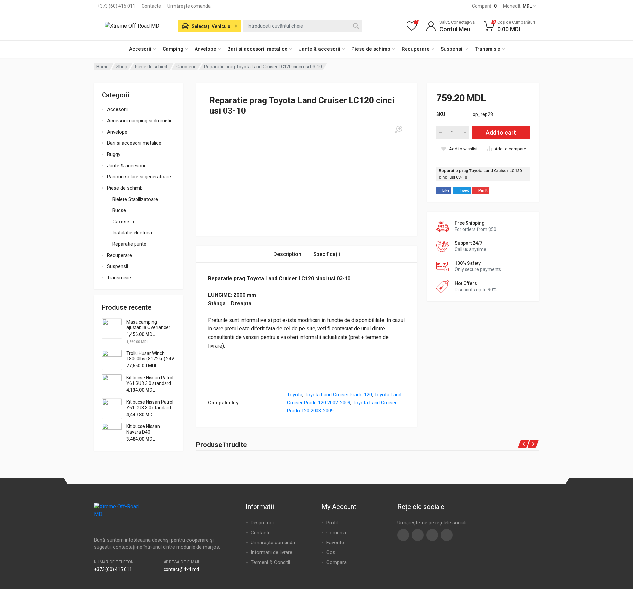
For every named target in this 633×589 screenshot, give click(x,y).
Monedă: (517, 6)
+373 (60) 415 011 (116, 6)
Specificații (326, 254)
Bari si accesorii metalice (257, 49)
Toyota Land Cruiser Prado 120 (338, 395)
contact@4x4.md (181, 569)
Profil (332, 523)
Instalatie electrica (132, 233)
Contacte (151, 6)
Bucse (119, 210)
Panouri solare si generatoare (139, 177)
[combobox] (302, 26)
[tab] (287, 254)
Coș (330, 552)
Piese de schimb (370, 49)
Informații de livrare (271, 552)
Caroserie (186, 66)
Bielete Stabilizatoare (135, 199)
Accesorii (140, 49)
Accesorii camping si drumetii (139, 121)
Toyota (294, 395)
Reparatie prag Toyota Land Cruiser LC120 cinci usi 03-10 (480, 174)
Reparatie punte (129, 244)
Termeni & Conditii (270, 562)
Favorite (335, 542)
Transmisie (487, 49)
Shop (121, 66)
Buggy (113, 154)
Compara (336, 562)
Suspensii (452, 49)
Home (102, 66)
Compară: (484, 6)
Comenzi (336, 533)
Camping (173, 49)
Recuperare (416, 49)
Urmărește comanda (189, 6)
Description (287, 254)
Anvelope (205, 49)
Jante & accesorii (319, 49)
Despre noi (262, 523)
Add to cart (501, 132)
